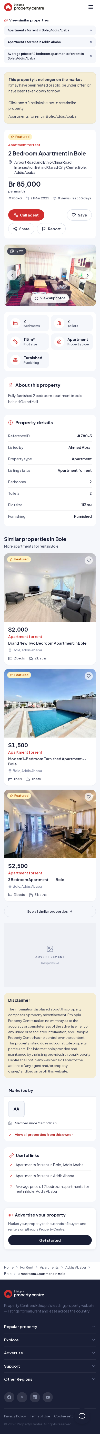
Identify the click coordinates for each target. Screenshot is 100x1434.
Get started (50, 1240)
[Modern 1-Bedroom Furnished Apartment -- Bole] (50, 727)
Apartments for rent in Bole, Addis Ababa (42, 116)
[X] (22, 1397)
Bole (8, 1274)
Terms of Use (40, 1416)
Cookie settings (67, 1416)
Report (54, 228)
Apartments (49, 1267)
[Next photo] (87, 275)
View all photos (52, 298)
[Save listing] (89, 560)
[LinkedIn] (35, 1397)
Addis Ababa (75, 1267)
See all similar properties (47, 911)
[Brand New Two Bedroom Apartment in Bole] (50, 609)
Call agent (29, 215)
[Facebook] (9, 1397)
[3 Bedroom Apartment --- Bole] (50, 845)
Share (24, 228)
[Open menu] (91, 7)
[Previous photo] (12, 275)
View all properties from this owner (44, 1134)
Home (9, 1267)
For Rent (26, 1267)
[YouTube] (48, 1397)
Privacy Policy (15, 1416)
